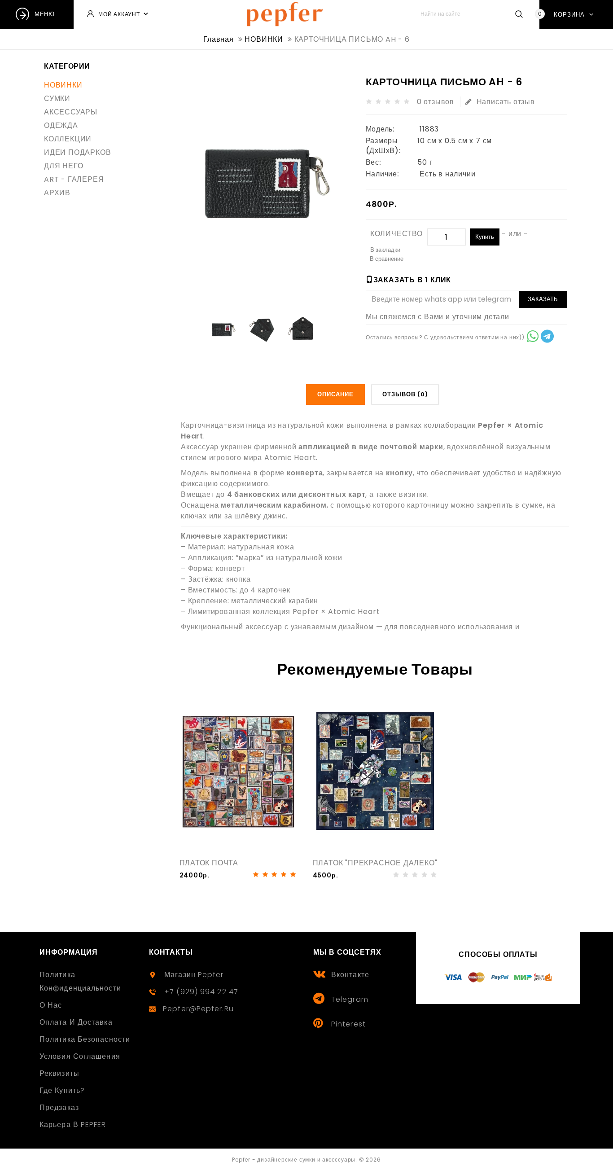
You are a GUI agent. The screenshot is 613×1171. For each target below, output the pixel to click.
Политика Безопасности (84, 1039)
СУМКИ (57, 98)
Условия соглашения (79, 1056)
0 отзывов (435, 101)
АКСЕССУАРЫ (70, 112)
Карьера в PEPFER (72, 1124)
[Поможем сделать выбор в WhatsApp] (533, 337)
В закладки (385, 250)
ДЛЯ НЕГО (63, 166)
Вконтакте (350, 974)
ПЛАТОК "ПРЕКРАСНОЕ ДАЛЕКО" (375, 863)
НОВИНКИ (63, 85)
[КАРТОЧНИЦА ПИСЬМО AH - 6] (223, 329)
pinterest (348, 1024)
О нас (50, 1005)
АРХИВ (57, 193)
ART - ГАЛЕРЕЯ (74, 179)
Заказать (543, 299)
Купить (484, 236)
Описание (335, 394)
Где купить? (62, 1090)
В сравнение (386, 258)
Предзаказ (59, 1107)
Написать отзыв (506, 101)
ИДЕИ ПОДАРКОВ (77, 152)
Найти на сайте (518, 13)
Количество (396, 233)
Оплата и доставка (76, 1022)
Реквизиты (59, 1073)
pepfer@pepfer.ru (198, 1009)
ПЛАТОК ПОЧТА (209, 863)
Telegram (349, 999)
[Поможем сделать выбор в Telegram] (547, 337)
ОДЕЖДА (61, 125)
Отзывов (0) (405, 394)
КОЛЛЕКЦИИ (68, 139)
